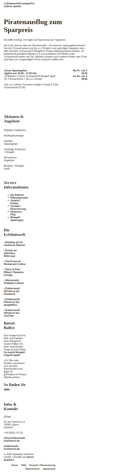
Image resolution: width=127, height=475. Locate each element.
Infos (23, 11)
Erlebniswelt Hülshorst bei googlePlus (12, 302)
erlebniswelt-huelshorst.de (12, 447)
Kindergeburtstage (13, 135)
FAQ (23, 465)
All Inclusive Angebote (10, 159)
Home (15, 465)
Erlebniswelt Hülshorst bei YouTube (12, 313)
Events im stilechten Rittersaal (10, 253)
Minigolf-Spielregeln (16, 218)
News (73, 11)
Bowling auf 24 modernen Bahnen (14, 243)
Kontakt (107, 11)
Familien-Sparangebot (11, 142)
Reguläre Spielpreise (15, 130)
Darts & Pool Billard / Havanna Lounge (13, 272)
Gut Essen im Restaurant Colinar (15, 262)
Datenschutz (32, 468)
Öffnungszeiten (19, 197)
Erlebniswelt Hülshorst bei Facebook (12, 291)
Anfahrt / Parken (15, 202)
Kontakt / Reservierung (18, 207)
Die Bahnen (17, 194)
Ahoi (10, 11)
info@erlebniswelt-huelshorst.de (15, 439)
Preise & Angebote (48, 11)
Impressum (49, 468)
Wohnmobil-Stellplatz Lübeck (14, 281)
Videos (89, 11)
